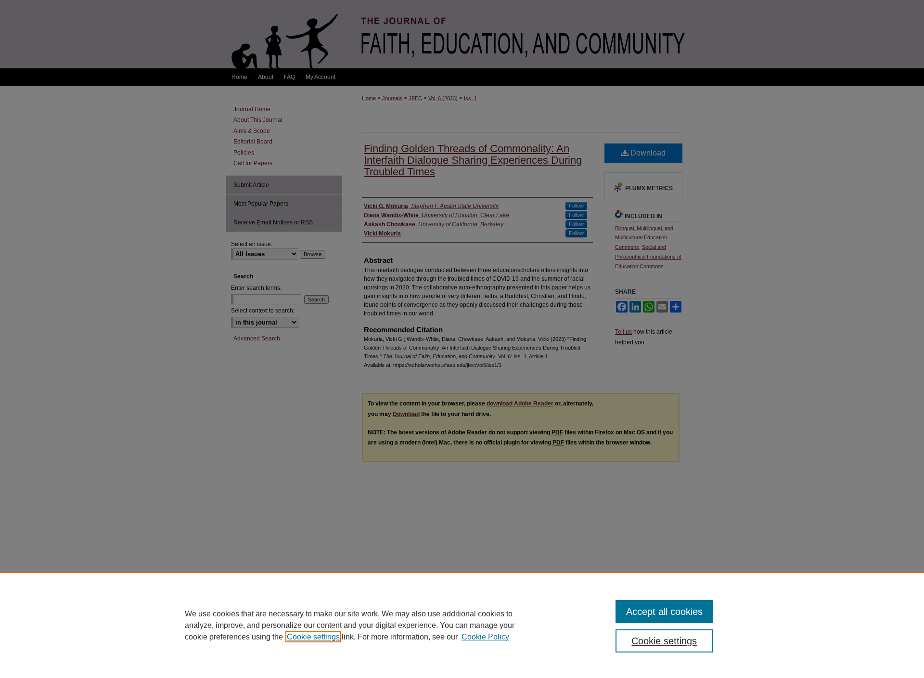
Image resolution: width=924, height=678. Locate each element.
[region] (462, 625)
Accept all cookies (664, 611)
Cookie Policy (485, 637)
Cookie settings (313, 637)
